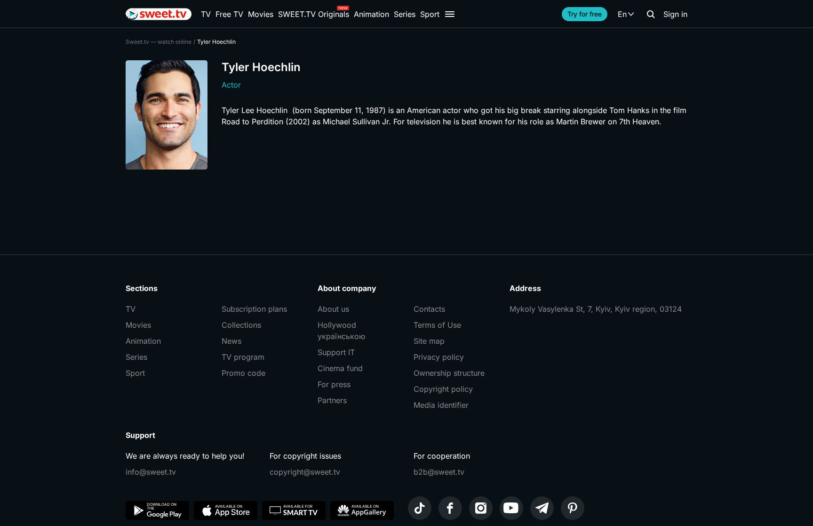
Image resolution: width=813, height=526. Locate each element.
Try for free (584, 14)
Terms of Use (437, 325)
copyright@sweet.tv (305, 472)
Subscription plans (254, 309)
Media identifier (441, 405)
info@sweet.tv (151, 472)
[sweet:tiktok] (419, 508)
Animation (371, 14)
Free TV (229, 14)
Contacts (429, 309)
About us (333, 309)
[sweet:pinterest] (572, 508)
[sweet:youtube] (511, 508)
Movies (260, 14)
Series (404, 14)
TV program (243, 357)
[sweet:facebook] (450, 508)
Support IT (336, 352)
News (231, 341)
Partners (332, 400)
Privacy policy (439, 357)
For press (334, 384)
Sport (429, 14)
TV (206, 14)
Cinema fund (340, 368)
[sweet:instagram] (481, 508)
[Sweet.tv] (158, 14)
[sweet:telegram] (542, 508)
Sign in (675, 14)
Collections (241, 325)
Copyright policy (443, 389)
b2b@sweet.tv (439, 472)
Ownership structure (449, 373)
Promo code (243, 373)
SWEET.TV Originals (313, 14)
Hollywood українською (341, 330)
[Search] (650, 14)
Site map (429, 341)
